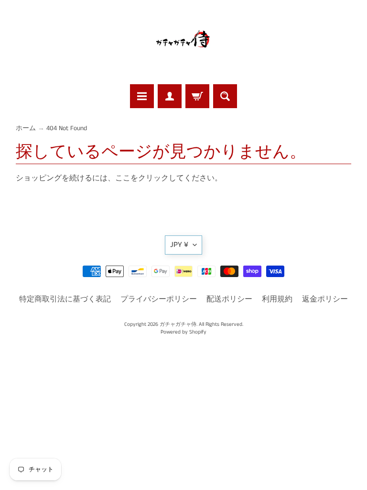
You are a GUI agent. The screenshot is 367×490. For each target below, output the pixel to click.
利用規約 (277, 299)
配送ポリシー (229, 299)
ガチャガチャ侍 (178, 324)
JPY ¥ (179, 244)
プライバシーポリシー (158, 299)
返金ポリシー (325, 299)
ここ (122, 178)
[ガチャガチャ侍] (183, 43)
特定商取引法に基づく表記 (65, 299)
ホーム (26, 128)
